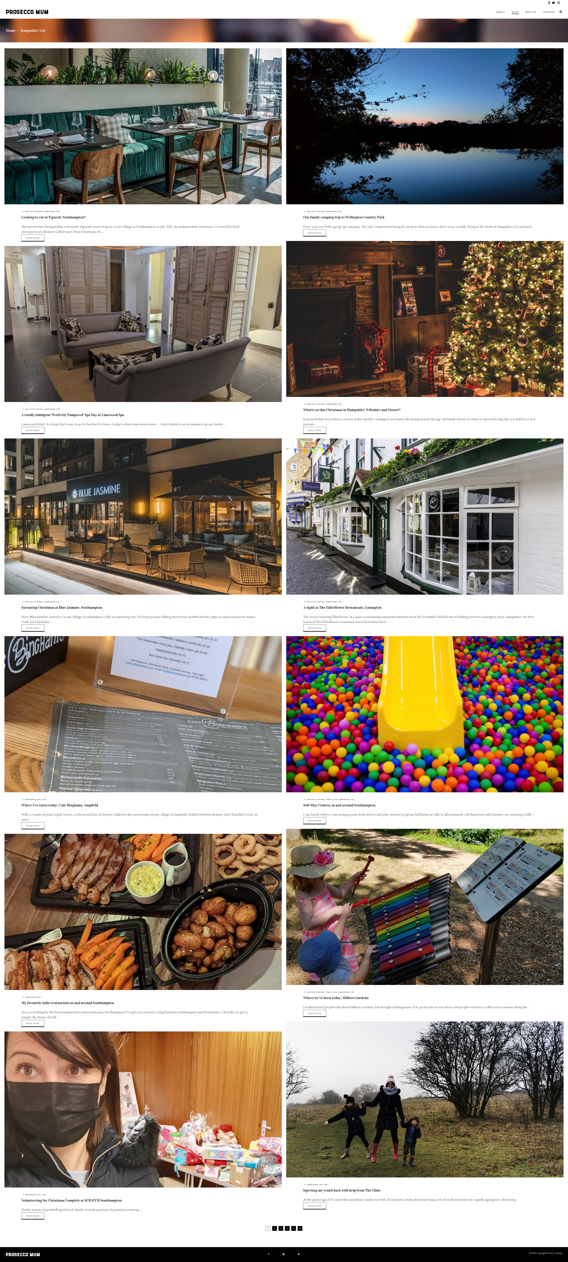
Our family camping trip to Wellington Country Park (344, 217)
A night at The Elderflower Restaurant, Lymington (342, 607)
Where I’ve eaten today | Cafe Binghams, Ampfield (59, 805)
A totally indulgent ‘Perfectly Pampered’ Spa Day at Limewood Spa (72, 415)
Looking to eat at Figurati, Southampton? (53, 217)
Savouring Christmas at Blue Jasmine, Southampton (61, 607)
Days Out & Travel (34, 211)
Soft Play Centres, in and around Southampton (339, 805)
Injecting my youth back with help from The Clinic (342, 1190)
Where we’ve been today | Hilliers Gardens (336, 998)
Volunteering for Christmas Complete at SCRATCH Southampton (71, 1200)
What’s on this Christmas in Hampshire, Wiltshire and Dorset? (351, 410)
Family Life (331, 799)
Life (44, 799)
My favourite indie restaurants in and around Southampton (67, 1003)
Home (11, 30)
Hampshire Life (52, 211)
